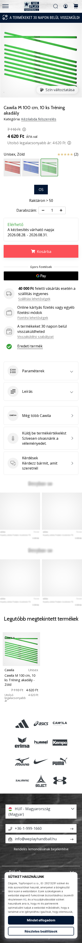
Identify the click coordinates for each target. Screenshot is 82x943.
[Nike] (40, 761)
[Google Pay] (41, 275)
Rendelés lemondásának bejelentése (41, 849)
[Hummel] (40, 742)
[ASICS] (40, 723)
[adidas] (22, 723)
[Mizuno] (22, 761)
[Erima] (22, 742)
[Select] (40, 780)
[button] (41, 371)
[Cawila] (60, 723)
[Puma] (60, 761)
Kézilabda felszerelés (38, 119)
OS (41, 189)
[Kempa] (60, 742)
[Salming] (22, 780)
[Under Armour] (60, 780)
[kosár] (76, 6)
